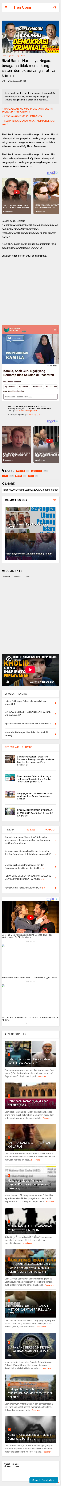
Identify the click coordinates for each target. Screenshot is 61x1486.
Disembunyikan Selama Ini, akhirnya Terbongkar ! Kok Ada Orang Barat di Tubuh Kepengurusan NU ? (34, 779)
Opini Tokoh (21, 56)
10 (9, 1429)
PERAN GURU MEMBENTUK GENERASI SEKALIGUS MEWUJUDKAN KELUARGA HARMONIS (35, 813)
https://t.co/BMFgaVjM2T (26, 411)
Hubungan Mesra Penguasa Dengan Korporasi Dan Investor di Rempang (29, 1184)
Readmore (42, 1076)
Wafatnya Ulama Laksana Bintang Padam (29, 553)
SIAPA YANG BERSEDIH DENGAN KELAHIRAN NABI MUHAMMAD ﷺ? (30, 1351)
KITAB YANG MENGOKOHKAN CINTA (23, 116)
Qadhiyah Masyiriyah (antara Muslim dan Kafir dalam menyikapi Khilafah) (30, 1393)
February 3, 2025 (35, 414)
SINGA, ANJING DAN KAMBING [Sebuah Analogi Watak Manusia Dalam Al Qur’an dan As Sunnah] (29, 1267)
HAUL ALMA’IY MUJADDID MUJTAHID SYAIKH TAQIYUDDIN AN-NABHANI (27, 110)
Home (4, 56)
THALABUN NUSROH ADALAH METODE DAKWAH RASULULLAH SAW (30, 1309)
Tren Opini (22, 7)
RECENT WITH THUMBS (18, 747)
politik (11, 56)
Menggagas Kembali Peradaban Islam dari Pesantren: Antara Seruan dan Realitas (35, 796)
